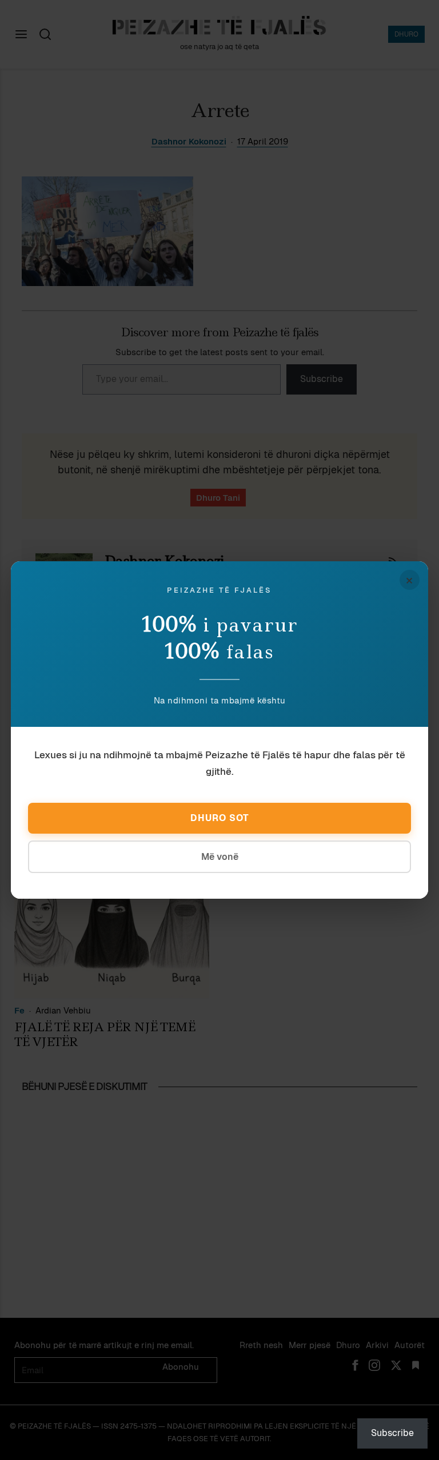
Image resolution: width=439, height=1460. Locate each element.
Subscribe (392, 1433)
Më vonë (219, 857)
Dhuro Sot (219, 818)
